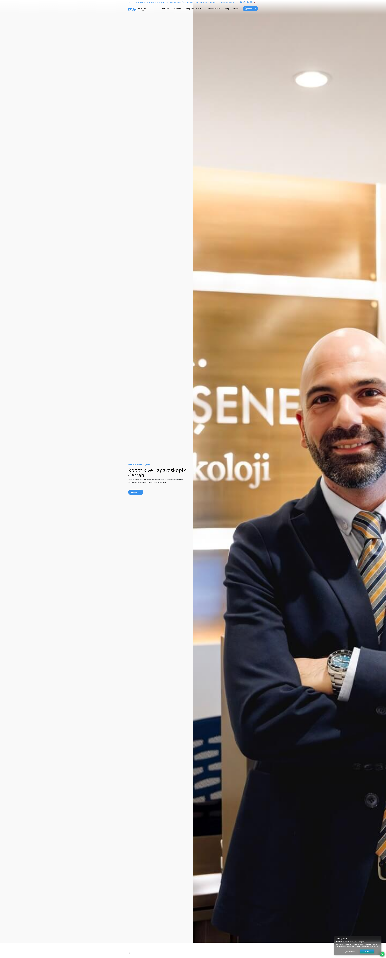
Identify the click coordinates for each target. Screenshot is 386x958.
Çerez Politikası (350, 951)
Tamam (367, 951)
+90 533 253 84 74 (137, 2)
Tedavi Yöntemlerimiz (213, 9)
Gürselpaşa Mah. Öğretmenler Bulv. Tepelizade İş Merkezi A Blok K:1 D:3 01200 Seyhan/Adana (202, 2)
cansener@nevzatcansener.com (157, 2)
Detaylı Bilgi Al (137, 490)
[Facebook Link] (244, 2)
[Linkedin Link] (251, 2)
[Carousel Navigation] (193, 953)
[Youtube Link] (247, 2)
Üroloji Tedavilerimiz (193, 9)
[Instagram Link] (241, 2)
